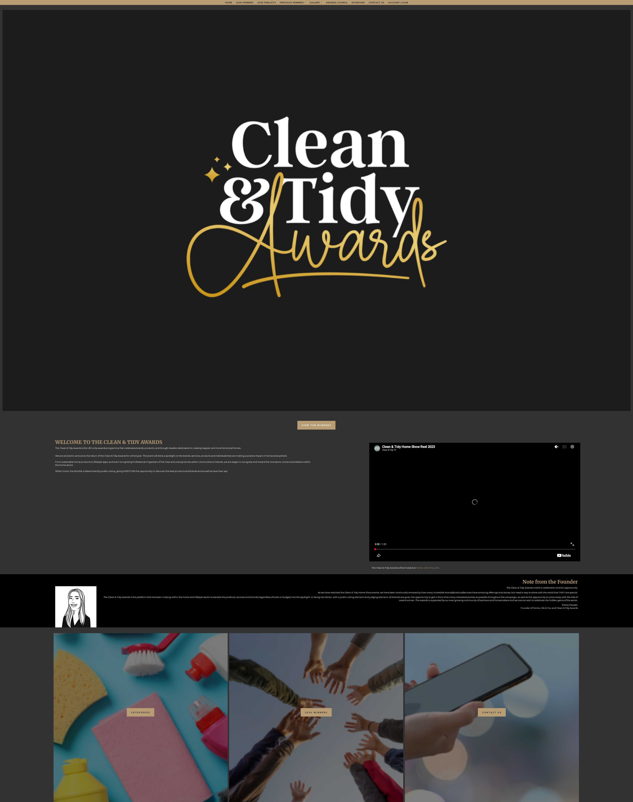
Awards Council (337, 2)
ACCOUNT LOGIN (398, 2)
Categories (140, 712)
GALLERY (315, 2)
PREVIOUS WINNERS (292, 2)
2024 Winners (316, 712)
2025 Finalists (266, 2)
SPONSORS (358, 2)
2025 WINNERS (245, 2)
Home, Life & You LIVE (427, 567)
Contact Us (376, 2)
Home (228, 2)
